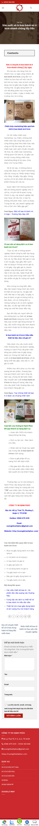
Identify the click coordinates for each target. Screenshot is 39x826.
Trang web (8, 695)
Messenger (27, 825)
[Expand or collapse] (32, 53)
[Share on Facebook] (13, 616)
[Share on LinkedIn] (29, 616)
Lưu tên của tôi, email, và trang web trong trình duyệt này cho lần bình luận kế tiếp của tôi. (18, 708)
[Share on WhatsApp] (9, 616)
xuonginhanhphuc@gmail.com (16, 749)
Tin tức (19, 22)
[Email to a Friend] (21, 616)
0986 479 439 (10, 744)
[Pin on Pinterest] (25, 616)
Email (6, 684)
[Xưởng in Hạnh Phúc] (19, 8)
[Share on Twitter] (17, 616)
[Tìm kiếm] (31, 8)
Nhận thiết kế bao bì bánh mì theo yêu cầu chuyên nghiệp (28, 629)
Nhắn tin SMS (34, 825)
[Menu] (3, 7)
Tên (5, 674)
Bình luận (8, 656)
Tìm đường (4, 825)
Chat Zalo (12, 825)
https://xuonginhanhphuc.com (14, 754)
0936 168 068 (24, 744)
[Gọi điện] (19, 821)
